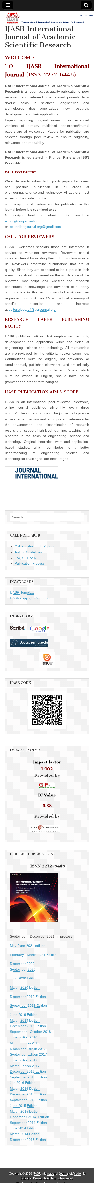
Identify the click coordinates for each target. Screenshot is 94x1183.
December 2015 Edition (28, 1094)
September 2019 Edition (28, 1005)
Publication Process (30, 563)
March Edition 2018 (25, 1043)
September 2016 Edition (28, 1077)
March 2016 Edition (25, 1088)
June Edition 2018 (23, 1037)
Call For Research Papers (34, 546)
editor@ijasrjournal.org (22, 221)
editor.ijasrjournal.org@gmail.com (35, 227)
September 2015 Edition (28, 1100)
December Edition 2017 (28, 1049)
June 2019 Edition (23, 1015)
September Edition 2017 (28, 1054)
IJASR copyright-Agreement (31, 598)
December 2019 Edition (28, 997)
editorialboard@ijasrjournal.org (32, 309)
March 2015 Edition (25, 1111)
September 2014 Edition (28, 1123)
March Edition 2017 (25, 1066)
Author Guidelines (28, 552)
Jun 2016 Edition (23, 1083)
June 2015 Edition (23, 1105)
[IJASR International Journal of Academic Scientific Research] (47, 18)
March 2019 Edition (25, 1020)
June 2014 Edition (23, 1128)
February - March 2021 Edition (34, 955)
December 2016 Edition (28, 1071)
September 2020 (22, 969)
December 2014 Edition (29, 1117)
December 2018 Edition (28, 1026)
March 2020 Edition (25, 987)
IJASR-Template (22, 592)
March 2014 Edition (25, 1134)
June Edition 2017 (23, 1060)
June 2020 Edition (23, 978)
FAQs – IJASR (25, 558)
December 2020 (22, 964)
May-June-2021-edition (27, 946)
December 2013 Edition (28, 1140)
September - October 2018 (31, 1032)
